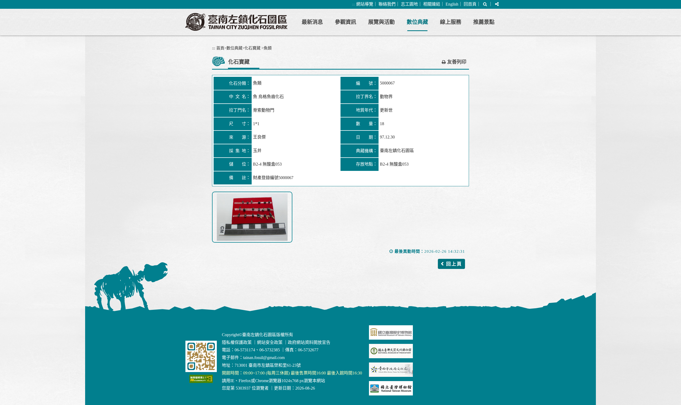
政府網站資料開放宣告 (309, 342)
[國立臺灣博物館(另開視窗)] (391, 388)
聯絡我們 (387, 4)
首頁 (220, 48)
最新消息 (312, 22)
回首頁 (470, 4)
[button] (485, 4)
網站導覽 (364, 4)
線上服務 (450, 22)
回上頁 (454, 264)
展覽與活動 (381, 22)
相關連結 (431, 4)
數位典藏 (417, 22)
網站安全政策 (270, 342)
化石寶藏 (252, 48)
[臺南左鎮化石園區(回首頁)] (236, 22)
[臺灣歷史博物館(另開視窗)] (391, 332)
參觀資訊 (345, 22)
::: (353, 4)
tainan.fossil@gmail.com (264, 357)
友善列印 (456, 62)
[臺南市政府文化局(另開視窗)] (391, 370)
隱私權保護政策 (237, 342)
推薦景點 (484, 22)
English (452, 4)
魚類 (268, 48)
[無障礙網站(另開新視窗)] (201, 379)
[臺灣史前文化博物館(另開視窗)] (391, 351)
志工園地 (409, 4)
